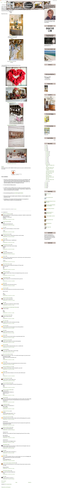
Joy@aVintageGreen (6, 277)
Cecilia (4, 450)
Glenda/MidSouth (5, 444)
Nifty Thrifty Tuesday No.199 (7, 6)
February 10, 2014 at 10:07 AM (9, 261)
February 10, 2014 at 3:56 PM (8, 337)
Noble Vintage (5, 325)
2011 (46, 185)
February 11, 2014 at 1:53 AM (8, 395)
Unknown (4, 371)
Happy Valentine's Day (49, 173)
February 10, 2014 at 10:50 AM (9, 269)
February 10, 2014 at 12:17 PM (9, 295)
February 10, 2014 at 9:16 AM (8, 219)
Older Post (29, 482)
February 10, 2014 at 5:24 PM (8, 347)
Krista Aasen (4, 344)
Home (1, 2)
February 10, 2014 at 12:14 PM (9, 285)
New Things (47, 174)
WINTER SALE (13, 36)
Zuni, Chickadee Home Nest (7, 378)
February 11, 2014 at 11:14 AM (9, 437)
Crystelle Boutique (5, 404)
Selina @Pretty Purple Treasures (11, 163)
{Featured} (9, 2)
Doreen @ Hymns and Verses (7, 244)
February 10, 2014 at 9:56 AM (8, 249)
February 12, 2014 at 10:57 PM (9, 474)
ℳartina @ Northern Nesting (7, 297)
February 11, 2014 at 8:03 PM (8, 448)
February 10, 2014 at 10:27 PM (9, 380)
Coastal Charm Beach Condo (50, 170)
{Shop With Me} (15, 2)
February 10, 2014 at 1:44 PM (8, 318)
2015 (46, 149)
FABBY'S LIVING (5, 271)
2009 (46, 187)
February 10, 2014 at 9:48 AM (8, 236)
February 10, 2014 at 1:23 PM (8, 312)
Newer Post (2, 482)
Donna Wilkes (5, 320)
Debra (4, 476)
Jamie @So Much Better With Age (11, 125)
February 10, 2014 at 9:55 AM (8, 242)
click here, (11, 61)
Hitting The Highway (49, 175)
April (47, 161)
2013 (46, 182)
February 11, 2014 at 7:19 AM (8, 408)
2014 (46, 150)
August (47, 156)
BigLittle (4, 283)
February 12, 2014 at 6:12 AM (8, 468)
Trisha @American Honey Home (12, 86)
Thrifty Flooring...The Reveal (50, 208)
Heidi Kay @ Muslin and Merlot (7, 427)
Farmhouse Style (48, 193)
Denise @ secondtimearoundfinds (7, 389)
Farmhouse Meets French (49, 219)
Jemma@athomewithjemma (7, 470)
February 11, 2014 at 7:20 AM (8, 414)
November (47, 152)
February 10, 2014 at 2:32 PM (8, 323)
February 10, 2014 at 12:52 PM (9, 300)
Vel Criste (4, 251)
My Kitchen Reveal (48, 223)
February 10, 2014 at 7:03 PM (8, 364)
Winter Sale (47, 178)
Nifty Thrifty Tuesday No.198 (50, 179)
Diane (4, 302)
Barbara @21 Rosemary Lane (12, 102)
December (47, 151)
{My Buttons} (20, 2)
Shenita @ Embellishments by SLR (7, 366)
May (46, 160)
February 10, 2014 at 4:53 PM (8, 342)
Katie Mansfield (5, 349)
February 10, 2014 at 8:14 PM (8, 369)
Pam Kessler (4, 397)
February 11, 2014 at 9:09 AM (8, 419)
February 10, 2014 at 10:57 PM (9, 387)
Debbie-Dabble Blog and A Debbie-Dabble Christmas (10, 307)
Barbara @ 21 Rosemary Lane (7, 213)
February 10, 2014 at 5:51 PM (8, 359)
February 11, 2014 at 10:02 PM (8, 460)
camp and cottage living (6, 221)
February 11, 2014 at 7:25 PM (8, 442)
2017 (46, 146)
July (46, 157)
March (47, 162)
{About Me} (5, 2)
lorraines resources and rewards (7, 416)
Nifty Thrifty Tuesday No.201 (50, 167)
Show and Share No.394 (49, 197)
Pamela (4, 330)
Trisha (4, 227)
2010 (46, 186)
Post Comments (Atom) (8, 484)
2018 (46, 145)
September (47, 155)
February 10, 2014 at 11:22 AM (9, 275)
